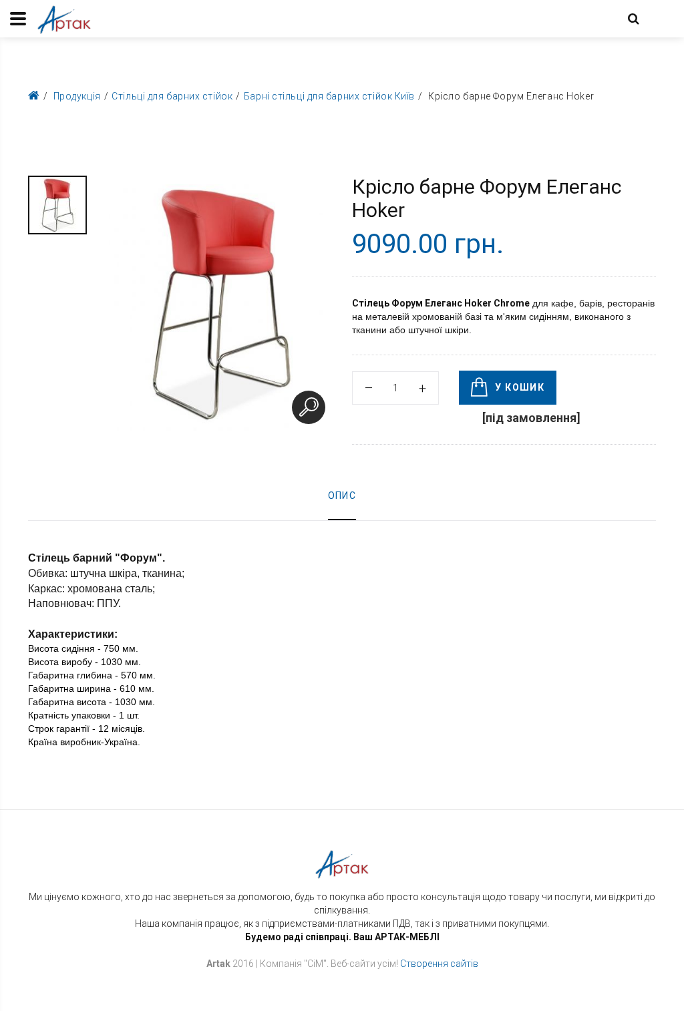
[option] (57, 205)
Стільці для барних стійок (172, 96)
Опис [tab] (342, 495)
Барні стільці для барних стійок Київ (329, 96)
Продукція (77, 96)
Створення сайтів (439, 963)
